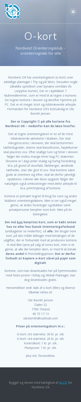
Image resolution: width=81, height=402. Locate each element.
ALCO (63, 382)
